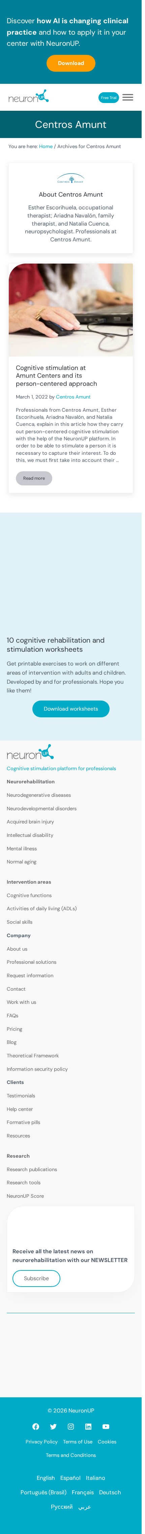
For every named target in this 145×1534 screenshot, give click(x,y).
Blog (12, 1042)
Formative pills (23, 1122)
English (46, 1477)
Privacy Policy (42, 1441)
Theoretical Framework (33, 1055)
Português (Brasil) (43, 1492)
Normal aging (21, 861)
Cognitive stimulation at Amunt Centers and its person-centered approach (56, 376)
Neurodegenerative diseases (39, 795)
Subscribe (36, 1278)
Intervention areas (29, 882)
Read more (37, 479)
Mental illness (22, 848)
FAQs (12, 1015)
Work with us (21, 1002)
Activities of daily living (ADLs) (42, 908)
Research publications (32, 1169)
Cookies (107, 1441)
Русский (62, 1506)
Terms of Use (77, 1441)
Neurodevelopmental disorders (42, 808)
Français (83, 1492)
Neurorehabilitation (31, 781)
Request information (30, 975)
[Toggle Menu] (127, 97)
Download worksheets (71, 708)
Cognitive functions (29, 895)
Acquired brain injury (30, 821)
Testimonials (21, 1095)
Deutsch (110, 1492)
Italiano (95, 1477)
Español (70, 1477)
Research (18, 1156)
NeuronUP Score (25, 1196)
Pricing (14, 1029)
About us (17, 949)
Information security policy (37, 1069)
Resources (18, 1135)
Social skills (19, 922)
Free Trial (108, 97)
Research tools (23, 1182)
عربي (84, 1506)
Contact (16, 989)
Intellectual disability (30, 835)
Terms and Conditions (71, 1455)
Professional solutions (31, 962)
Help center (20, 1109)
